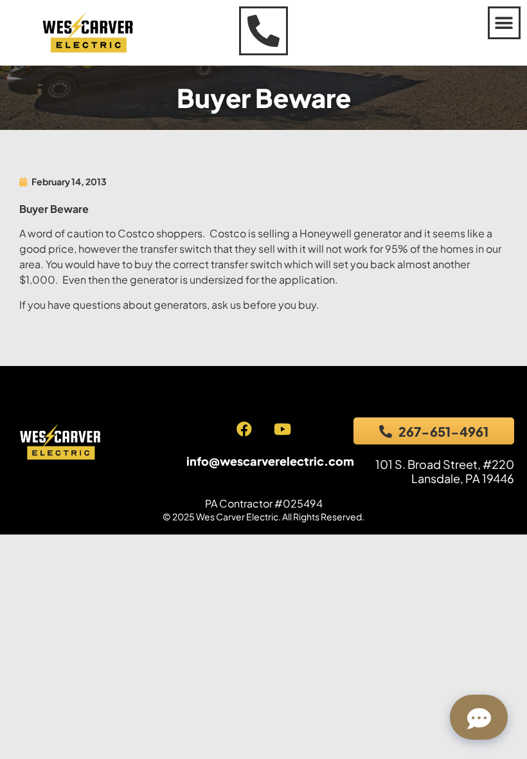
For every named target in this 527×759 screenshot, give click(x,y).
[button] (504, 22)
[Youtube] (282, 429)
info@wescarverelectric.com (270, 460)
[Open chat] (479, 717)
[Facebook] (244, 429)
